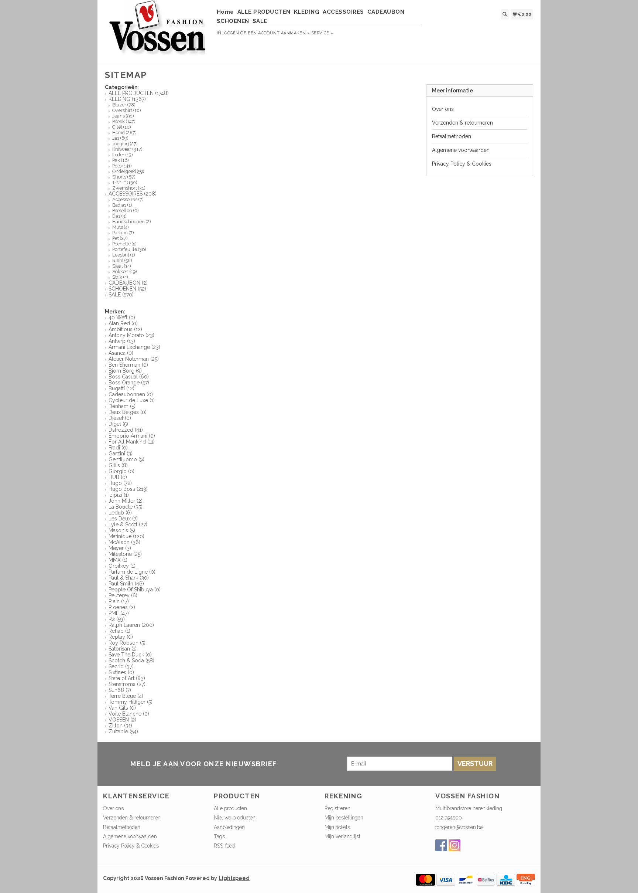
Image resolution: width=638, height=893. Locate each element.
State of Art (127, 678)
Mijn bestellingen (344, 818)
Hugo (120, 483)
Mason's (122, 530)
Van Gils (122, 708)
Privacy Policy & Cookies (461, 164)
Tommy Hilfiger (130, 702)
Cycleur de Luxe (132, 400)
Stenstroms (127, 684)
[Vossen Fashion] (157, 31)
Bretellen (125, 210)
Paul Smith (126, 584)
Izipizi (119, 495)
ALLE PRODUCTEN (264, 12)
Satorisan (123, 649)
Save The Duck (130, 655)
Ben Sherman (128, 365)
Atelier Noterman (134, 359)
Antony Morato (131, 335)
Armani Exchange (134, 347)
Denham (122, 406)
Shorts (123, 177)
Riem (122, 260)
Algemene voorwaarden (461, 150)
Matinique (126, 536)
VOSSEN (122, 720)
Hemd (124, 132)
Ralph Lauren (131, 625)
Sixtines (121, 672)
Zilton (120, 726)
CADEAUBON (386, 12)
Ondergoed (128, 171)
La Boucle (126, 507)
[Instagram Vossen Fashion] (454, 845)
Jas (120, 138)
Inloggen (228, 33)
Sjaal (121, 266)
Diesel (120, 418)
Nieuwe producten (234, 818)
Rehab (119, 631)
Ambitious (125, 329)
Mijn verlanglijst (342, 836)
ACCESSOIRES (343, 12)
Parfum (123, 232)
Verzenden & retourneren (462, 123)
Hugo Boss (128, 489)
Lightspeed (234, 878)
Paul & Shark (129, 578)
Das (119, 216)
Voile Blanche (129, 714)
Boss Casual (129, 377)
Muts (120, 227)
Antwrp (122, 341)
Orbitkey (122, 566)
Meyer (120, 548)
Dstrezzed (126, 430)
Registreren (337, 808)
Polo (121, 166)
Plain (119, 601)
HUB (118, 477)
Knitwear (127, 149)
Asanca (121, 353)
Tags (219, 836)
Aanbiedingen (229, 827)
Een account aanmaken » (279, 33)
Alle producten (230, 808)
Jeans (123, 116)
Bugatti (121, 388)
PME (119, 613)
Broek (123, 121)
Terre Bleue (126, 696)
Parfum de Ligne (132, 572)
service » (322, 33)
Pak (120, 160)
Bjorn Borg (125, 371)
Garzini (121, 453)
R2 (117, 619)
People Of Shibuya (135, 589)
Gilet (121, 127)
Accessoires (127, 199)
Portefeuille (129, 249)
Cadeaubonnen (131, 394)
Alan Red (123, 323)
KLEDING (307, 12)
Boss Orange (129, 383)
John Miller (126, 501)
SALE (260, 21)
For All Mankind (132, 442)
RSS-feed (224, 846)
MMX (118, 560)
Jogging (124, 143)
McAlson (124, 542)
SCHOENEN (233, 21)
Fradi (118, 448)
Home (225, 12)
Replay (121, 637)
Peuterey (123, 595)
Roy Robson (127, 643)
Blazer (123, 105)
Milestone (125, 554)
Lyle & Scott (128, 524)
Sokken (124, 271)
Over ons (443, 109)
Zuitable (123, 731)
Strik (120, 277)
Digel (118, 424)
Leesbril (123, 255)
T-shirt (124, 182)
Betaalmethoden (451, 136)
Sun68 (120, 690)
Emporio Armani (132, 436)
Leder (122, 154)
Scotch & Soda (131, 660)
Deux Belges (128, 412)
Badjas (122, 205)
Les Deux (123, 519)
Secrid (121, 666)
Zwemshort (128, 188)
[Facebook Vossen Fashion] (441, 845)
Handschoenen (131, 221)
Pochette (124, 244)
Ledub (120, 513)
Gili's (118, 465)
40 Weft (122, 317)
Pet (119, 238)
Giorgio (121, 471)
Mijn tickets (337, 827)
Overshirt (126, 110)
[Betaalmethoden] (425, 879)
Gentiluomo (126, 459)
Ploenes (122, 607)
